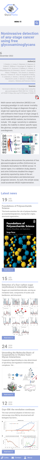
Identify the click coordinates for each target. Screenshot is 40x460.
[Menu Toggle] (17, 21)
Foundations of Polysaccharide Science (17, 207)
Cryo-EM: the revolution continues (18, 409)
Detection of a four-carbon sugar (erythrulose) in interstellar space (18, 286)
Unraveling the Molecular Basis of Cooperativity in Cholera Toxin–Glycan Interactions (18, 354)
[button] (37, 23)
